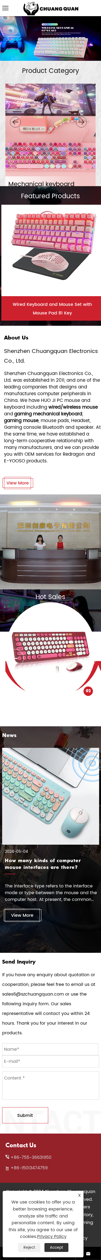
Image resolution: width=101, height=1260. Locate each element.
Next (87, 658)
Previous (14, 658)
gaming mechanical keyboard (48, 414)
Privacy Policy (52, 1236)
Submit (25, 1115)
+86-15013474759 (29, 1168)
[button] (15, 122)
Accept (56, 1247)
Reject (29, 1247)
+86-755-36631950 (31, 1157)
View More (17, 483)
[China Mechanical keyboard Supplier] (50, 18)
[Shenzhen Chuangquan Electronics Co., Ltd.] (50, 4)
